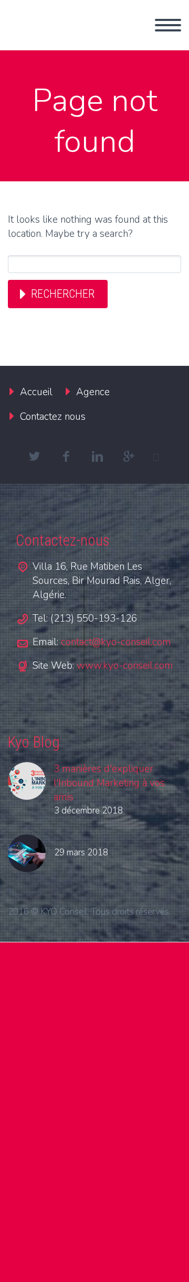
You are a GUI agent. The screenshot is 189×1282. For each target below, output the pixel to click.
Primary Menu (168, 25)
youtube (160, 456)
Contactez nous (53, 416)
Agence (93, 392)
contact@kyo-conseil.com (116, 642)
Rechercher (62, 293)
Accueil (36, 392)
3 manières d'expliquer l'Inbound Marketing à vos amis (109, 783)
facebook (66, 456)
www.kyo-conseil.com (125, 665)
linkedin (97, 456)
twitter (34, 456)
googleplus (128, 456)
